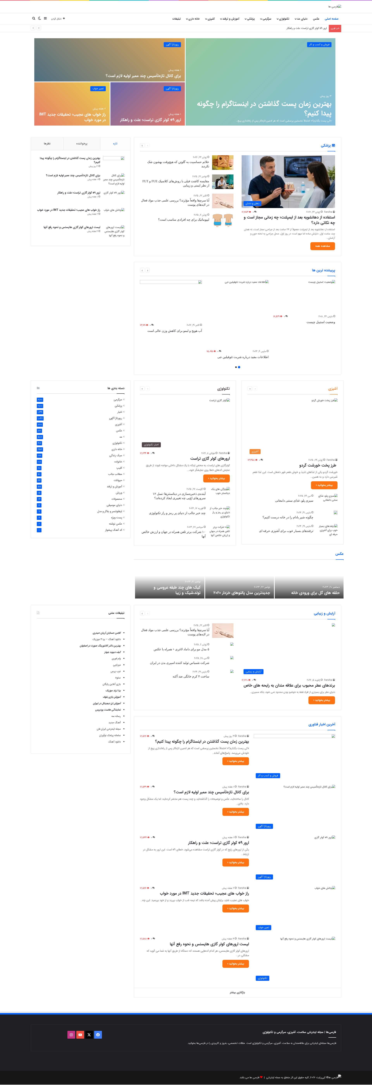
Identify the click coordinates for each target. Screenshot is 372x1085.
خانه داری (194, 19)
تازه (115, 143)
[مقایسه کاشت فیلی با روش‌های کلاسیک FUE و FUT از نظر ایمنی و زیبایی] (222, 181)
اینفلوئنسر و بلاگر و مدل (109, 511)
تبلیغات (176, 19)
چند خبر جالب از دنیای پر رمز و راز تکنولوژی (177, 513)
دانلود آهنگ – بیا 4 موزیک (107, 639)
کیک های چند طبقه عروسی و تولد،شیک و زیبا (177, 590)
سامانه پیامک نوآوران (110, 735)
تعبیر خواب (98, 89)
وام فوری (116, 659)
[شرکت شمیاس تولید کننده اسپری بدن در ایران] (231, 658)
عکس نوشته (115, 524)
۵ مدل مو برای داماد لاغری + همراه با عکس (181, 649)
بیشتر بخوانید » (324, 485)
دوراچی (117, 665)
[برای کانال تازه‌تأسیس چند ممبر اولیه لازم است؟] (109, 60)
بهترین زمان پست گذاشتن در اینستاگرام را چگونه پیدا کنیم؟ (264, 109)
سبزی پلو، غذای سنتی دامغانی (294, 500)
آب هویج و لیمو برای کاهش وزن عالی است (174, 330)
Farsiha (328, 212)
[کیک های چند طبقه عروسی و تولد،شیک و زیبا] (169, 581)
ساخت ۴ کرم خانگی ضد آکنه (191, 676)
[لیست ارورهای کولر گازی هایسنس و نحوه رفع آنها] (113, 232)
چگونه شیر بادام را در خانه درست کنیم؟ (288, 517)
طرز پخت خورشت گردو (318, 465)
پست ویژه (116, 518)
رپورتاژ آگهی (172, 44)
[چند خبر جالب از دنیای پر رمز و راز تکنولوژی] (219, 513)
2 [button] (236, 367)
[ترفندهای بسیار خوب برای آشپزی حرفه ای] (327, 531)
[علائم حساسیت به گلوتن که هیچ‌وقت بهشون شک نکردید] (222, 162)
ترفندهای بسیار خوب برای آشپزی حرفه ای (286, 531)
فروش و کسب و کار (319, 44)
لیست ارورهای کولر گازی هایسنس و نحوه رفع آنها (72, 227)
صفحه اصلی (331, 19)
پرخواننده (81, 143)
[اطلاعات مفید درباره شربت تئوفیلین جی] (238, 314)
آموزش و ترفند (230, 19)
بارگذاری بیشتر (237, 992)
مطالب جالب (115, 474)
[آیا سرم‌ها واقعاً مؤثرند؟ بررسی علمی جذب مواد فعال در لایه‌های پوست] (222, 201)
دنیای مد (302, 19)
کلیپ (119, 468)
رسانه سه (116, 716)
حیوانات (118, 480)
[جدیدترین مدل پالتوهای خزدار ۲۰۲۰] (239, 581)
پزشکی (251, 19)
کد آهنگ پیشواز (113, 530)
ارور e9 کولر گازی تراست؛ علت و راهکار (150, 120)
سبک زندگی (115, 456)
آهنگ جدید (114, 723)
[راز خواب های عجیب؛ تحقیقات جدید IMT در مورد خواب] (72, 104)
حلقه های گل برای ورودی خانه (315, 593)
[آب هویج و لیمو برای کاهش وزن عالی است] (171, 300)
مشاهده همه (322, 246)
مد (120, 437)
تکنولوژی (284, 19)
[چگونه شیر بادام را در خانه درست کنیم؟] (336, 512)
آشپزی (211, 19)
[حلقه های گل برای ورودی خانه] (309, 581)
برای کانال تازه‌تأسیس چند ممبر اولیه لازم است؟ (143, 76)
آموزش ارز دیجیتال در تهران (107, 703)
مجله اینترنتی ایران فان (109, 729)
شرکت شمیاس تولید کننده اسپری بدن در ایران (179, 662)
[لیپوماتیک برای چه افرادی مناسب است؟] (222, 220)
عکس (316, 19)
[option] (184, 82)
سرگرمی (267, 19)
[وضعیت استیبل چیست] (304, 296)
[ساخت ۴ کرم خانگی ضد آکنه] (231, 672)
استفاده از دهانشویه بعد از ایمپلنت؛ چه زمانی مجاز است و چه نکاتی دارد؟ (289, 220)
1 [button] (239, 367)
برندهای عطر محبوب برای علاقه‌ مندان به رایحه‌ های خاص (289, 685)
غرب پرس (116, 671)
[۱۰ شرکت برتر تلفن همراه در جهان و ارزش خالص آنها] (219, 532)
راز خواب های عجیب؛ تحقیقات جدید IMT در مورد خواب (298, 28)
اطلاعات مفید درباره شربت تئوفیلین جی (243, 357)
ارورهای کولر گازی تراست (210, 458)
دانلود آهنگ (114, 742)
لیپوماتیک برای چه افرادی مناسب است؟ (183, 219)
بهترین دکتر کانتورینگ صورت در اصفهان (100, 646)
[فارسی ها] (334, 6)
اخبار (119, 412)
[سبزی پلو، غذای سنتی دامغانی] (327, 500)
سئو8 (118, 678)
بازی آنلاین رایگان (112, 684)
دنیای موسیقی (114, 505)
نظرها (47, 143)
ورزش (119, 493)
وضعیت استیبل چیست (321, 322)
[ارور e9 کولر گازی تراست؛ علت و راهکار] (147, 104)
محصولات (116, 499)
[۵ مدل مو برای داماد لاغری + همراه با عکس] (231, 645)
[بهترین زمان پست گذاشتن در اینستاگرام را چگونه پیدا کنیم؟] (260, 82)
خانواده (118, 462)
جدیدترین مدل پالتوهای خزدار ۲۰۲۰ (242, 593)
